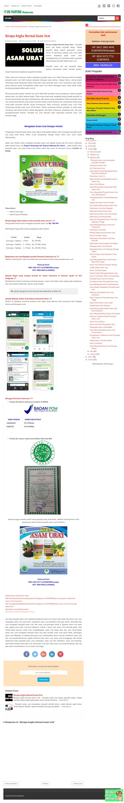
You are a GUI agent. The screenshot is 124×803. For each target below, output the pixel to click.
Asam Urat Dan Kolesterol (48, 41)
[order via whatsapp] (114, 801)
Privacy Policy (26, 6)
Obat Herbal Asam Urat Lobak (101, 303)
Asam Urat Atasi (96, 343)
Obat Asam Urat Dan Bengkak (101, 208)
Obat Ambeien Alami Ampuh (98, 103)
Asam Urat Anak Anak (13, 601)
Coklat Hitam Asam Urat (99, 267)
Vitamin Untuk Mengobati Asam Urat (103, 273)
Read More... (64, 700)
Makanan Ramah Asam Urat (100, 211)
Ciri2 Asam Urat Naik (98, 230)
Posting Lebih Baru (11, 783)
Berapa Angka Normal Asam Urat (28, 695)
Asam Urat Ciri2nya (97, 322)
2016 (90, 360)
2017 (90, 357)
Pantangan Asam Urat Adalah (101, 327)
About (6, 6)
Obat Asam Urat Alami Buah (100, 217)
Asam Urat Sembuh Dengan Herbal (103, 265)
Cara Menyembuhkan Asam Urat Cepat (105, 313)
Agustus (93, 157)
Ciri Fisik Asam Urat (97, 168)
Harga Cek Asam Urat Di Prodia (99, 132)
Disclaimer (38, 6)
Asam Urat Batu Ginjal (98, 235)
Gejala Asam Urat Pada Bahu (101, 340)
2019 (90, 146)
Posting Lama (77, 783)
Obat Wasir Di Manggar (96, 115)
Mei (91, 351)
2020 (90, 143)
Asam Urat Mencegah (98, 270)
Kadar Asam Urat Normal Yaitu (17, 596)
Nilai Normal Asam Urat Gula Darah (103, 214)
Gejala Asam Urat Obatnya (100, 305)
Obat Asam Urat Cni (97, 176)
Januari (93, 354)
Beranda (45, 783)
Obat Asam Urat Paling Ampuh (17, 609)
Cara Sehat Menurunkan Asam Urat (103, 205)
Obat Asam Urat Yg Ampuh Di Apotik (103, 243)
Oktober (93, 155)
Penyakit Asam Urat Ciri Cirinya (102, 279)
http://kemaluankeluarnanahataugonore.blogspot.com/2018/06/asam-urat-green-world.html (40, 598)
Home (9, 18)
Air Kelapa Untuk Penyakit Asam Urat (104, 281)
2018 (90, 149)
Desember (94, 152)
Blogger (110, 364)
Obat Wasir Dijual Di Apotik (98, 98)
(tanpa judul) (92, 120)
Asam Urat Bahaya (97, 184)
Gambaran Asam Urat (98, 165)
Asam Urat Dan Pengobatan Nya (102, 324)
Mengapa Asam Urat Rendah (101, 246)
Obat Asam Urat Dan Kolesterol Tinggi (19, 612)
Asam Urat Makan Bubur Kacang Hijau (104, 276)
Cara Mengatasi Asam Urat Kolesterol (104, 284)
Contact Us (15, 6)
